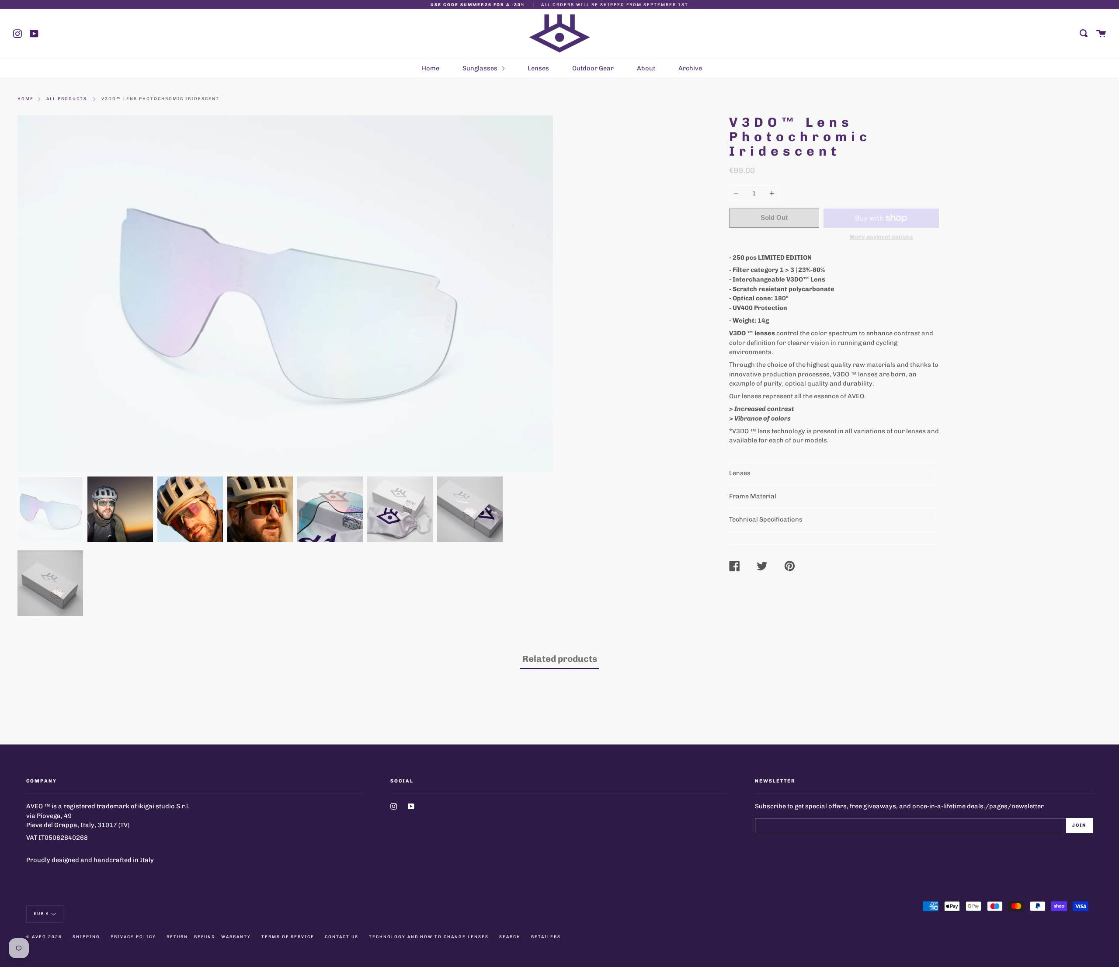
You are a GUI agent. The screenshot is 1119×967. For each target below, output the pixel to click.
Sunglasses (480, 68)
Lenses (538, 68)
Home (430, 68)
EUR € (41, 913)
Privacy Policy (133, 936)
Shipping (86, 936)
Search (510, 936)
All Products (66, 98)
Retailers (546, 936)
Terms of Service (287, 936)
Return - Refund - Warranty (209, 936)
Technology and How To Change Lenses (429, 936)
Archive (690, 68)
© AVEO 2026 (44, 936)
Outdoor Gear (593, 68)
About (646, 68)
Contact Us (341, 936)
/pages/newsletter (1014, 806)
